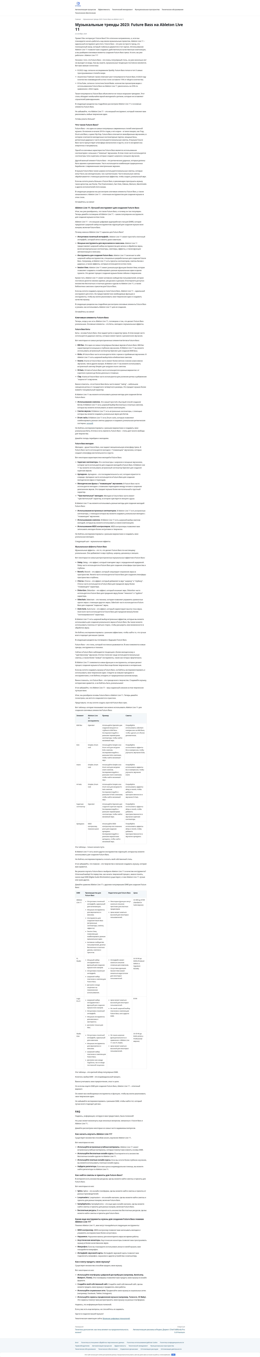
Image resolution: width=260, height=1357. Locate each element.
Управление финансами (129, 1349)
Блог (77, 1342)
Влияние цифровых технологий (116, 1318)
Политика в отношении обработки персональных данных (102, 1342)
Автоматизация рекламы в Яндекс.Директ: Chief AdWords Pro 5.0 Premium (159, 1329)
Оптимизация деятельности (171, 1349)
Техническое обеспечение (85, 13)
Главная (78, 19)
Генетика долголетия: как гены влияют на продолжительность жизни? (101, 1329)
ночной (90, 423)
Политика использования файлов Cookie (142, 1342)
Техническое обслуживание (172, 9)
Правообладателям (82, 1346)
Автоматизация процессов (85, 9)
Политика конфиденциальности (172, 1342)
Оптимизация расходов (149, 1349)
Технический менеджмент (122, 9)
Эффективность (104, 9)
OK (173, 1354)
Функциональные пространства (147, 9)
